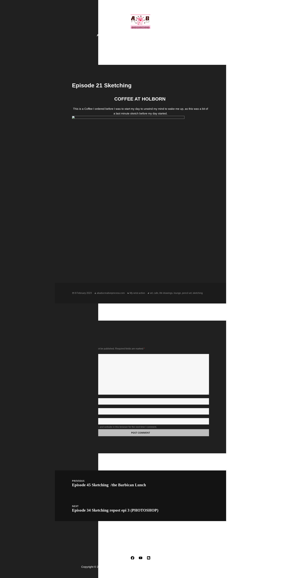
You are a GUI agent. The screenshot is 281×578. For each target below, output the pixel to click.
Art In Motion (143, 35)
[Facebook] (132, 558)
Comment (79, 352)
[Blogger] (148, 558)
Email (77, 406)
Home (180, 35)
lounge (177, 293)
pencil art (187, 293)
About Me (124, 35)
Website (77, 416)
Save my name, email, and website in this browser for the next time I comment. (116, 427)
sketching (198, 293)
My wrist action (137, 293)
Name (77, 396)
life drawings (166, 293)
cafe (156, 293)
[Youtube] (140, 558)
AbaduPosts (105, 35)
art (151, 293)
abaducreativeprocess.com (111, 293)
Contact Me (164, 35)
